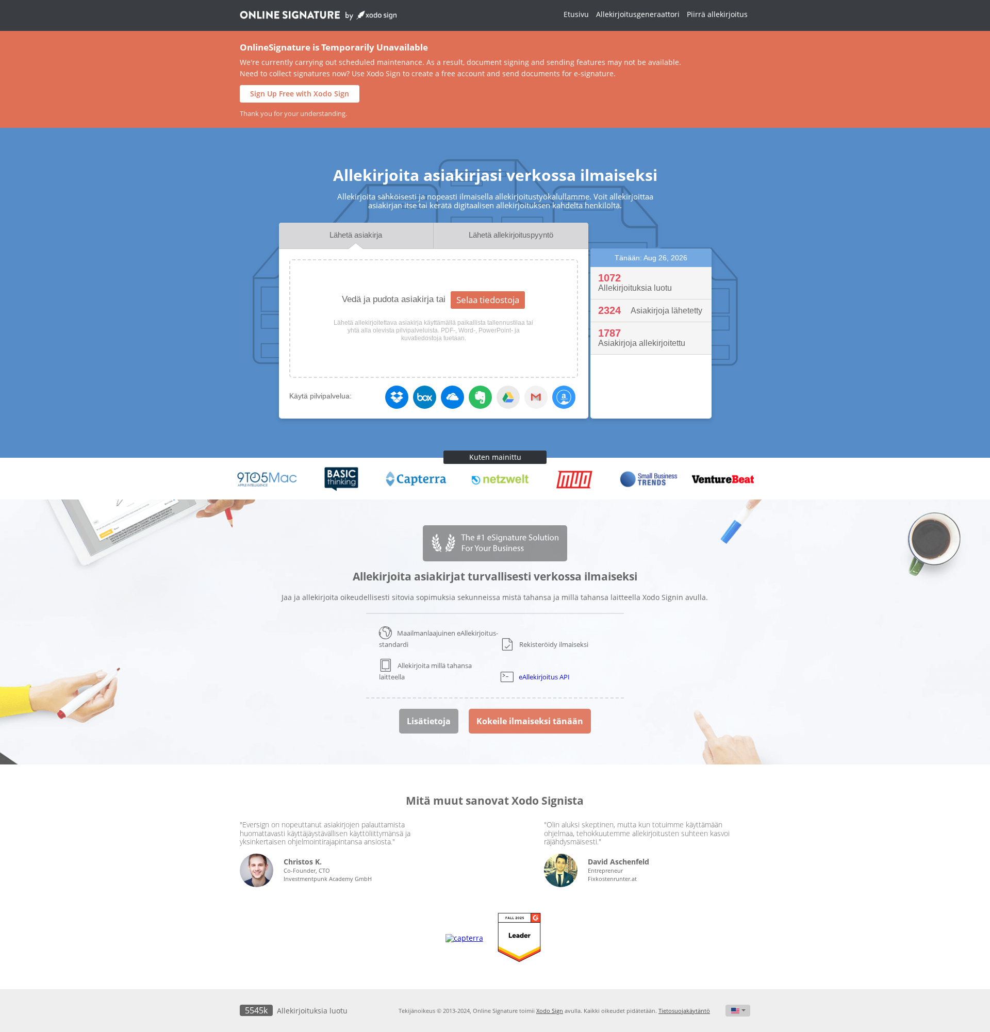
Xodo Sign (549, 1010)
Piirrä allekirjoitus (717, 14)
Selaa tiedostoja (487, 300)
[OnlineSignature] (318, 18)
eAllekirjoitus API (544, 676)
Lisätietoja (429, 721)
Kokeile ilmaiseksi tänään (529, 721)
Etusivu (576, 14)
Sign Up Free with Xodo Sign (299, 93)
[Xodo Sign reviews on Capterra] (464, 938)
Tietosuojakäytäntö (684, 1010)
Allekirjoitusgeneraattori (638, 14)
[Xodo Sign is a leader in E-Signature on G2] (519, 938)
